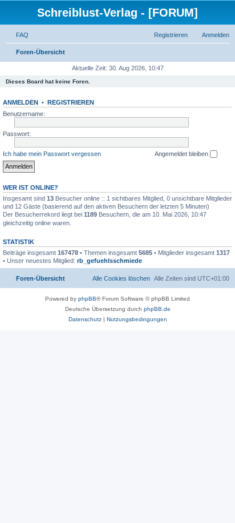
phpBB (87, 299)
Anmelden (20, 102)
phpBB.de (157, 309)
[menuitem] (17, 35)
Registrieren (70, 102)
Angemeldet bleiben (182, 153)
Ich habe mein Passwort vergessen (52, 153)
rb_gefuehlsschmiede (109, 260)
